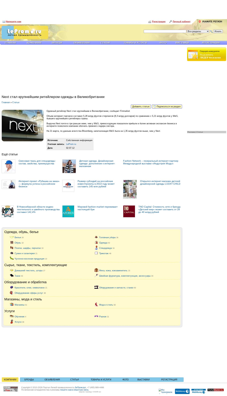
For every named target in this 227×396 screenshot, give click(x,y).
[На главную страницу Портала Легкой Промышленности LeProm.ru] (24, 38)
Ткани (19, 275)
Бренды (29, 379)
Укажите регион (212, 21)
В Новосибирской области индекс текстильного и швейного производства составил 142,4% (38, 209)
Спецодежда (106, 248)
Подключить (210, 54)
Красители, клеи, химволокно (31, 287)
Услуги (19, 321)
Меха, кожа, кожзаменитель (114, 270)
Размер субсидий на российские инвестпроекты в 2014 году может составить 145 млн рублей (96, 184)
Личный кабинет (181, 21)
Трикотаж (105, 253)
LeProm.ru (71, 144)
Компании (10, 379)
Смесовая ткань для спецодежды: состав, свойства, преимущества (37, 162)
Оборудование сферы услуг (30, 293)
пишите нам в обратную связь (74, 390)
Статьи (200, 132)
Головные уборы (108, 237)
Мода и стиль (107, 304)
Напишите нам (13, 21)
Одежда (104, 242)
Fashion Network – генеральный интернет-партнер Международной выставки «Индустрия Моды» (150, 162)
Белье (19, 237)
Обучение (20, 316)
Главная (6, 102)
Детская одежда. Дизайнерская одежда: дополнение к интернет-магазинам (97, 163)
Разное (104, 316)
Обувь (19, 242)
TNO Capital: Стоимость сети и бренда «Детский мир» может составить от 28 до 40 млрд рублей (159, 209)
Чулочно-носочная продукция (31, 258)
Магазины (21, 304)
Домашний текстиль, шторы (30, 270)
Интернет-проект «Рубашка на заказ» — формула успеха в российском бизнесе (39, 184)
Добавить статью (141, 106)
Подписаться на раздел (168, 106)
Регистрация (169, 379)
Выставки (143, 379)
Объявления (52, 379)
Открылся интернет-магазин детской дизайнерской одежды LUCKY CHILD (160, 182)
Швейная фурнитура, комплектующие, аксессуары (126, 275)
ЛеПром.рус (80, 387)
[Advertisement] (113, 8)
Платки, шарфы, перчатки (29, 248)
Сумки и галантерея (26, 253)
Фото (125, 379)
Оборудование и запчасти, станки (117, 287)
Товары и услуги (101, 379)
